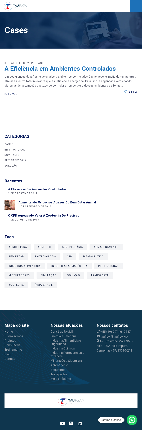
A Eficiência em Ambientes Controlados (60, 68)
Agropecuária (72, 247)
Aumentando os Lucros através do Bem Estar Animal (57, 202)
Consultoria (12, 345)
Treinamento (13, 349)
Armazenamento (106, 247)
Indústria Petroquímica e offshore (67, 354)
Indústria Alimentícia (25, 266)
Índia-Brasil (44, 284)
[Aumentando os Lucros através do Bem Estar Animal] (10, 205)
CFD (69, 256)
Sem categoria (15, 160)
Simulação (49, 275)
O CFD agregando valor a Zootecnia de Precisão (43, 215)
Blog (8, 354)
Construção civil (62, 331)
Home (9, 331)
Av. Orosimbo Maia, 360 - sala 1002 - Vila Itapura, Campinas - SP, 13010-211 (115, 345)
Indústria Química (63, 348)
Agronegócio (59, 365)
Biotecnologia (45, 256)
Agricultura (18, 247)
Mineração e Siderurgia (66, 360)
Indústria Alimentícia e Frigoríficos (66, 342)
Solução (11, 165)
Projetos (10, 340)
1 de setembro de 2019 (35, 206)
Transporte (100, 275)
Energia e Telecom (63, 336)
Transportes (59, 374)
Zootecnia (16, 284)
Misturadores (19, 275)
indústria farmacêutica (69, 266)
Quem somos (14, 336)
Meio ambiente (61, 379)
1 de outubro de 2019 (23, 219)
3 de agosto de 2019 (19, 63)
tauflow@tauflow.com (115, 336)
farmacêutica (93, 256)
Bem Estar (16, 256)
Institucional (15, 149)
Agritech (44, 247)
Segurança (58, 370)
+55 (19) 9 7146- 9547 (115, 331)
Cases (41, 63)
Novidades (12, 155)
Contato (10, 359)
